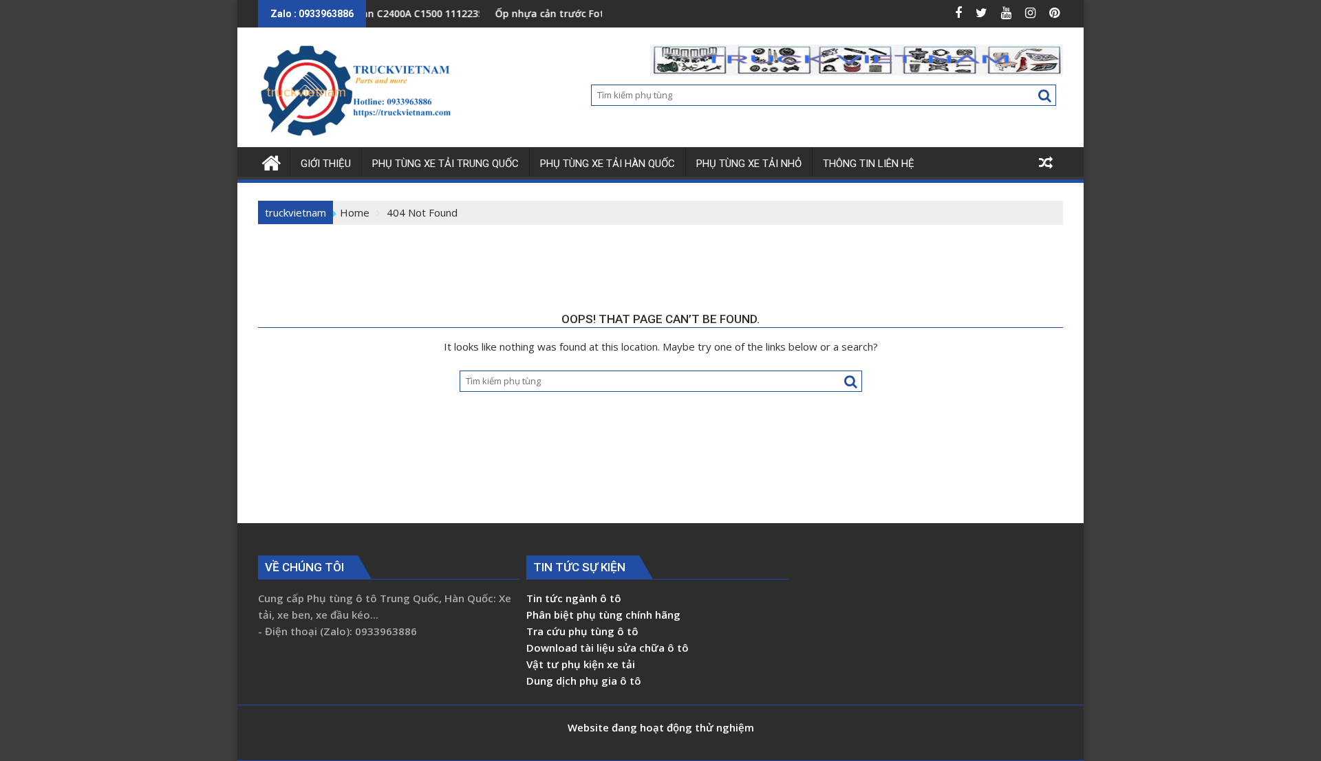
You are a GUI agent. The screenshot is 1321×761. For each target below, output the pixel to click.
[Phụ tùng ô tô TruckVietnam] (271, 161)
